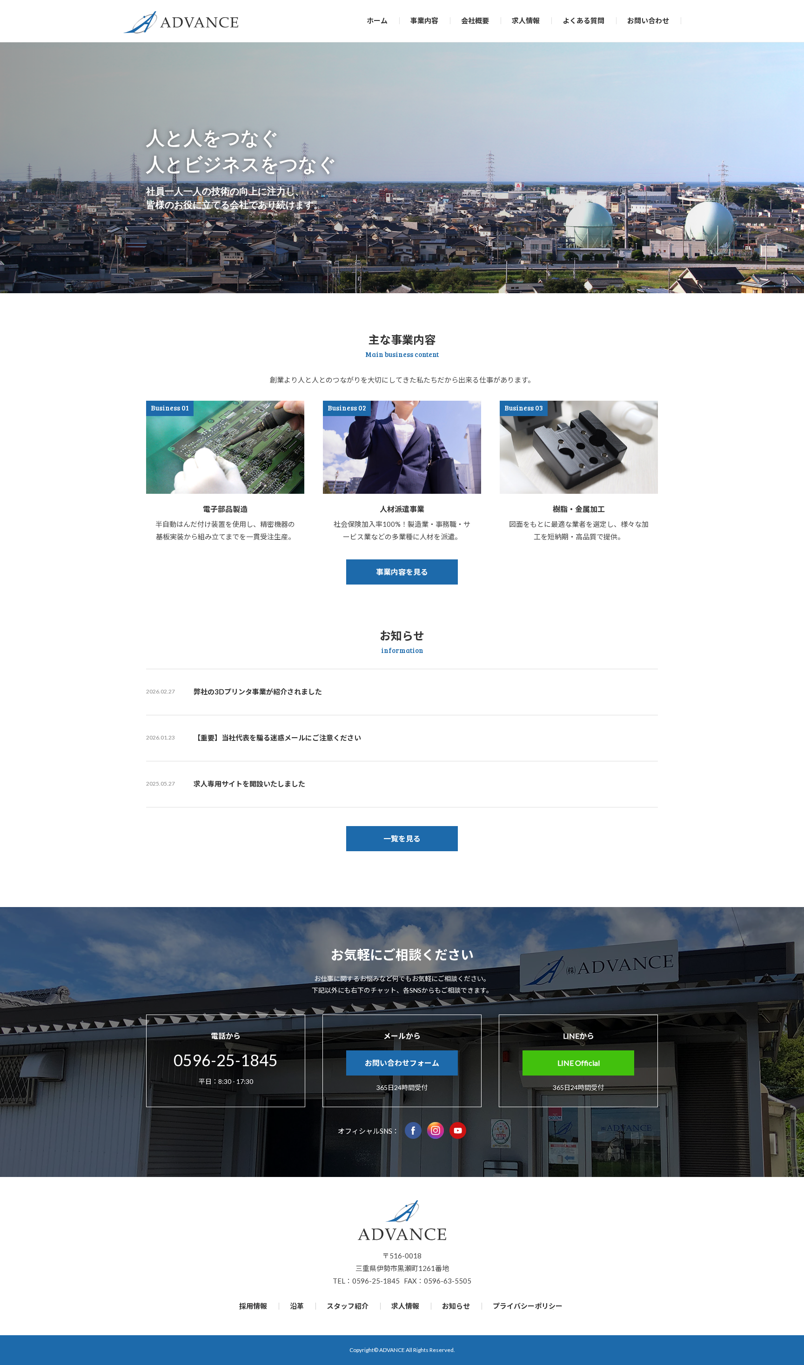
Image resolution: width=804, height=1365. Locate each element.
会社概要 (475, 20)
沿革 (297, 1306)
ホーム (377, 20)
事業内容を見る (402, 571)
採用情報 (253, 1306)
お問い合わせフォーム (402, 1062)
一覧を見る (402, 838)
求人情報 (526, 20)
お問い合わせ (648, 20)
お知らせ (456, 1306)
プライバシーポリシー (528, 1306)
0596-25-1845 (226, 1059)
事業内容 (424, 20)
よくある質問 (583, 20)
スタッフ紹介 (347, 1306)
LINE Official (578, 1062)
